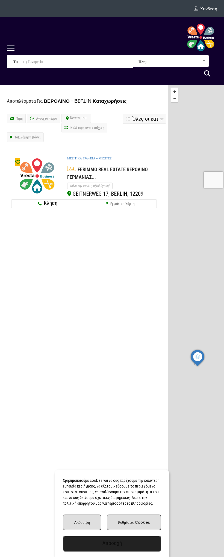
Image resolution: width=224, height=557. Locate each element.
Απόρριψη (82, 522)
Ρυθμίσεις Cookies (134, 522)
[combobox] (170, 61)
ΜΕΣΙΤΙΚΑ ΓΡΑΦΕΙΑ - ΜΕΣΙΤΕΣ (89, 158)
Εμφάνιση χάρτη (122, 204)
